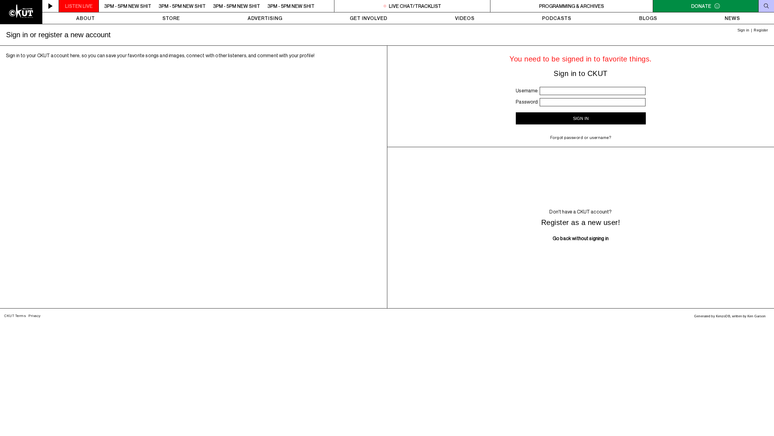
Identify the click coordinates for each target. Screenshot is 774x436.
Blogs (648, 18)
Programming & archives (571, 6)
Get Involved (368, 18)
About (85, 18)
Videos (465, 18)
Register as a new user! (580, 222)
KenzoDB (723, 316)
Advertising (265, 18)
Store (171, 18)
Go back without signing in (581, 238)
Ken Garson (756, 316)
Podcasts (556, 18)
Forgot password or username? (580, 137)
